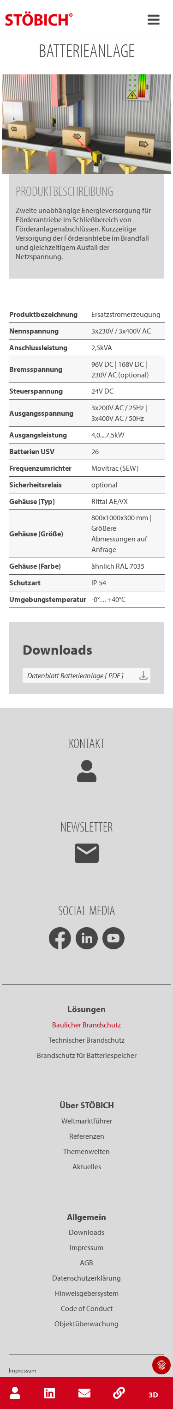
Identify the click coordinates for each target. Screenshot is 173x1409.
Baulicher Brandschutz (86, 1024)
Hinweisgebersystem (87, 1293)
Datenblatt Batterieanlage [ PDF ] (75, 675)
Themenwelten (86, 1151)
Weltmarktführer (86, 1120)
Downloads (86, 1232)
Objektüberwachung (86, 1323)
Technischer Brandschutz (86, 1040)
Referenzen (86, 1136)
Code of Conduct (87, 1308)
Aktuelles (86, 1166)
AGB (86, 1262)
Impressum (86, 1247)
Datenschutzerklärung (86, 1277)
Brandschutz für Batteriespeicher (87, 1055)
